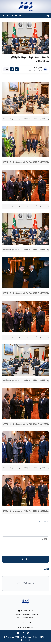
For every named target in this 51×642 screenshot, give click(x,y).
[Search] (20, 16)
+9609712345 (28, 618)
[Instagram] (12, 16)
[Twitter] (7, 16)
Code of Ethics (25, 623)
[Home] (48, 16)
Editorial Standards (25, 627)
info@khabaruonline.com (28, 614)
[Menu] (43, 16)
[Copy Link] (12, 69)
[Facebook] (3, 16)
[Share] (17, 69)
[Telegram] (16, 16)
